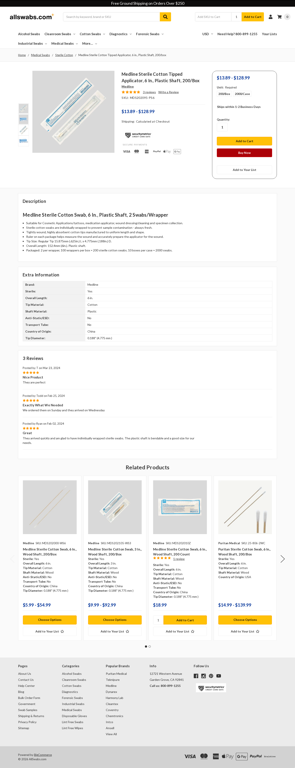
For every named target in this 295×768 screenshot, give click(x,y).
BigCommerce (43, 755)
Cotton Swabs (90, 34)
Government (26, 704)
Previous (12, 559)
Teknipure (113, 679)
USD (205, 34)
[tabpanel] (49, 558)
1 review (179, 559)
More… (87, 43)
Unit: (227, 87)
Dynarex (111, 692)
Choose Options (50, 619)
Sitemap (23, 728)
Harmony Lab (114, 698)
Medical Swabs (62, 43)
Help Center (26, 686)
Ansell (110, 728)
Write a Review (168, 92)
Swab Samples (27, 710)
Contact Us (26, 679)
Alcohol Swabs (29, 34)
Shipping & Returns (31, 716)
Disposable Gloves (74, 716)
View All (111, 734)
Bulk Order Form (29, 698)
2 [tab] (150, 646)
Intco (109, 722)
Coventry (112, 710)
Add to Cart (253, 17)
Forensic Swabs (147, 34)
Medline (111, 686)
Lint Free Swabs (72, 722)
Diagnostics (118, 34)
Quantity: (223, 119)
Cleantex (112, 704)
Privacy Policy (27, 722)
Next (282, 559)
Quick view (49, 507)
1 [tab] (146, 646)
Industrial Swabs (30, 43)
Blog (21, 692)
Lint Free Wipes (72, 728)
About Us (24, 673)
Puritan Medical (116, 673)
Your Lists (269, 34)
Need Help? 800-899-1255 (237, 34)
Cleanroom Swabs (57, 34)
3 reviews (149, 92)
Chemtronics (114, 716)
